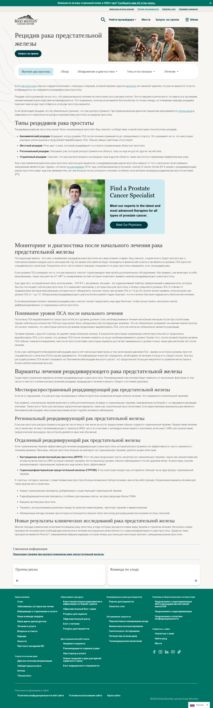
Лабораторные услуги (29, 666)
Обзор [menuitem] (65, 71)
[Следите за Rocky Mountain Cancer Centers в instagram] (160, 651)
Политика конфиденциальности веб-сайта (40, 695)
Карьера (21, 636)
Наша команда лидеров (30, 616)
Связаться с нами (164, 633)
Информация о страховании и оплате (37, 611)
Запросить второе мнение (121, 9)
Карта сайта (113, 695)
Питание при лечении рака (123, 636)
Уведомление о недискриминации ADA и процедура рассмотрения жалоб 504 (173, 604)
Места (146, 19)
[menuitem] (97, 72)
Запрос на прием (28, 53)
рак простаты (28, 86)
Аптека (21, 670)
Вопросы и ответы (27, 631)
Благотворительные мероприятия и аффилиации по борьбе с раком (82, 602)
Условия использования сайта (85, 695)
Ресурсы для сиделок (75, 614)
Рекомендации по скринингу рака (81, 648)
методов (131, 86)
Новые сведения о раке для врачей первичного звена (82, 659)
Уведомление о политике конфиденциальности (168, 617)
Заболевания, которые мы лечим (35, 606)
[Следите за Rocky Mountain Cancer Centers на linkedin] (167, 651)
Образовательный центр (76, 619)
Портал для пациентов (148, 9)
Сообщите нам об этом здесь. (136, 3)
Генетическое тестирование (124, 631)
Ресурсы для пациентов (76, 628)
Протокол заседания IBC (30, 646)
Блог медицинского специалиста (81, 665)
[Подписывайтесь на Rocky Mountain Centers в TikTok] (179, 651)
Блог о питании (71, 624)
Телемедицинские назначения (125, 641)
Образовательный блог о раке (79, 609)
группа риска (184, 111)
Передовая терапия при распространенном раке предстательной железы (58, 554)
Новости (22, 641)
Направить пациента (188, 9)
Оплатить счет (169, 9)
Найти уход (161, 638)
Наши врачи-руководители (31, 621)
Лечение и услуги (26, 626)
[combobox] (199, 705)
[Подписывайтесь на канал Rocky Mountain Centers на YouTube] (173, 651)
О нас (20, 601)
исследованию (75, 166)
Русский (199, 705)
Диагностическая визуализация (34, 661)
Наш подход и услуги (74, 653)
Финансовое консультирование (126, 626)
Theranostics (24, 675)
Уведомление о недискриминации (173, 611)
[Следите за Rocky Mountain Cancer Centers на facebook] (154, 651)
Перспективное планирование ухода (128, 621)
